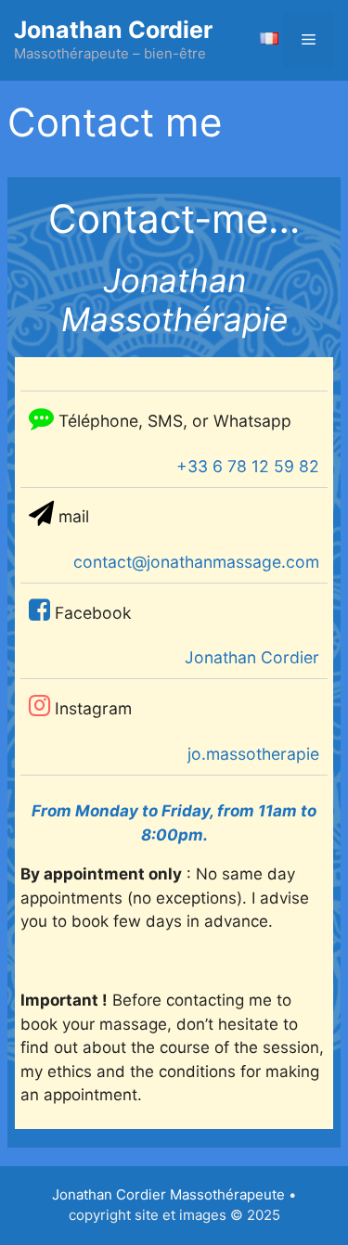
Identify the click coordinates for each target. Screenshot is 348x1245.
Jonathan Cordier (113, 30)
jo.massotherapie (253, 754)
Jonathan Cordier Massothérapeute (168, 1194)
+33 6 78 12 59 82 (247, 466)
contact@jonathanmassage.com (196, 561)
